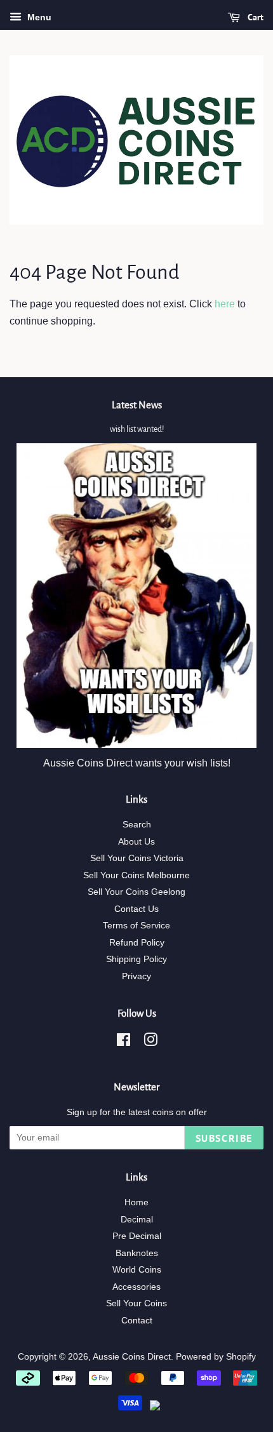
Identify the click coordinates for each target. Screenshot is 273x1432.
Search (137, 824)
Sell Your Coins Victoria (136, 858)
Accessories (136, 1287)
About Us (136, 841)
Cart (254, 17)
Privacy (136, 976)
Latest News (137, 404)
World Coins (136, 1270)
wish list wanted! (137, 429)
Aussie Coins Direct (132, 1357)
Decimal (137, 1219)
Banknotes (137, 1253)
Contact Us (136, 909)
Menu (38, 17)
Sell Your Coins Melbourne (136, 875)
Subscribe (224, 1138)
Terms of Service (136, 925)
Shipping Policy (136, 959)
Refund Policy (136, 942)
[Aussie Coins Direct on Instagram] (150, 1042)
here (225, 303)
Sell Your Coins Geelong (136, 892)
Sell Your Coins (136, 1303)
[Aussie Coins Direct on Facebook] (123, 1042)
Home (136, 1202)
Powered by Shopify (216, 1357)
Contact (136, 1320)
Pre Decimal (136, 1236)
